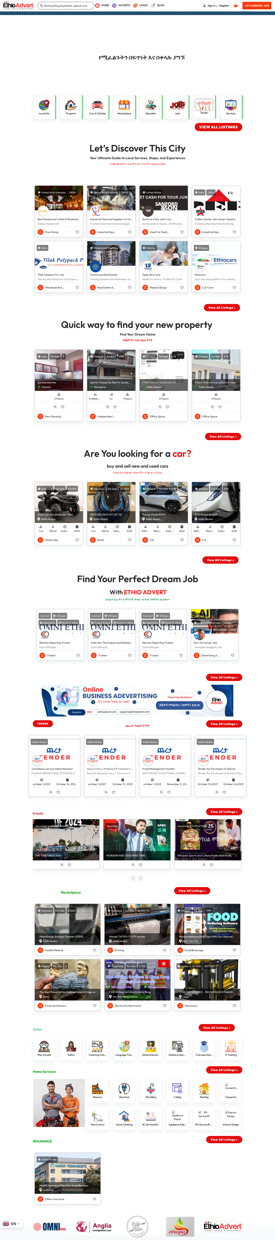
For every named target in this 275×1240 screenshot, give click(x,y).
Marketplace (71, 892)
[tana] (137, 1227)
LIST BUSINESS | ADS (257, 5)
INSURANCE (42, 1141)
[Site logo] (19, 5)
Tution (37, 1029)
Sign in (211, 5)
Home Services (44, 1071)
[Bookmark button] (77, 232)
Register (224, 5)
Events (38, 813)
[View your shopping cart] (236, 6)
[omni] (52, 1227)
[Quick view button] (55, 407)
